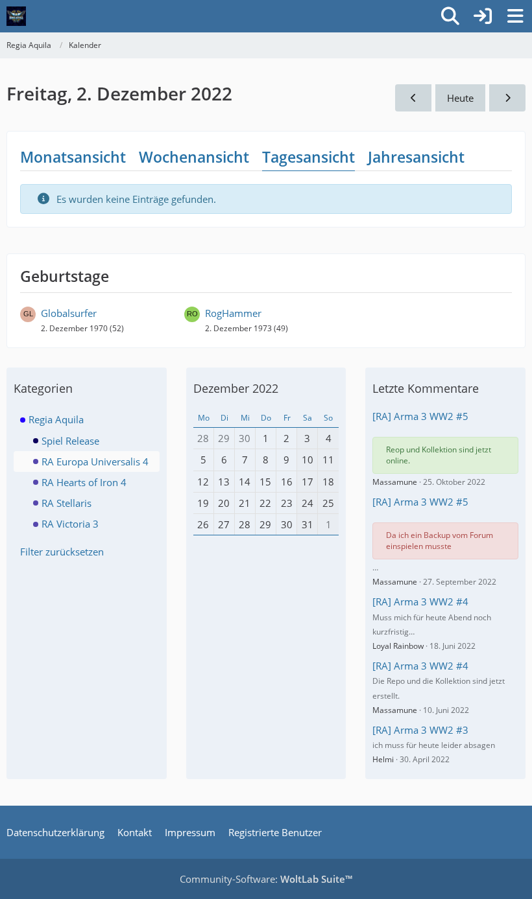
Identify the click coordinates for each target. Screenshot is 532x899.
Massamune (394, 481)
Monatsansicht (73, 156)
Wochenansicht (194, 156)
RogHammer (233, 313)
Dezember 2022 (235, 388)
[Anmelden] (483, 16)
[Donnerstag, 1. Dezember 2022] (413, 97)
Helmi (383, 759)
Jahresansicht (416, 156)
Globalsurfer (69, 313)
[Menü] (515, 16)
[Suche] (450, 16)
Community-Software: (266, 878)
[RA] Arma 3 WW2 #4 (420, 601)
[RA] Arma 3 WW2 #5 (420, 416)
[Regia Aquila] (16, 16)
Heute (460, 97)
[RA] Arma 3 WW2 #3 (420, 729)
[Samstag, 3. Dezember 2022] (507, 97)
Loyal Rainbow (398, 645)
